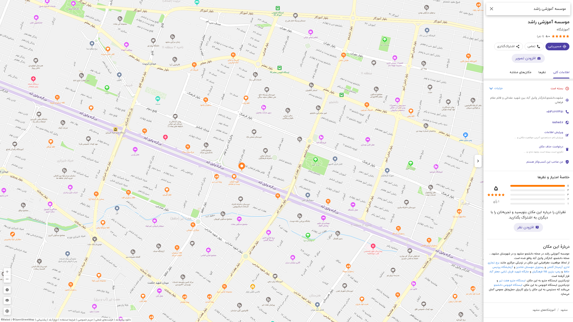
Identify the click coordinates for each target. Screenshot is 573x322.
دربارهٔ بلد (53, 320)
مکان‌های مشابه (520, 72)
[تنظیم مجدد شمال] (7, 261)
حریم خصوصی (85, 320)
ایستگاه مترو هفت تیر (512, 280)
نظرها (542, 72)
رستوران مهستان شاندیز (530, 267)
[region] (286, 161)
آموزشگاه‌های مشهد (544, 310)
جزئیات (498, 88)
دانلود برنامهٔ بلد (123, 320)
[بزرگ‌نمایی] (7, 271)
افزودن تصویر (525, 58)
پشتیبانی (41, 320)
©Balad (5, 320)
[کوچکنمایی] (7, 279)
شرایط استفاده (67, 320)
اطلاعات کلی (561, 72)
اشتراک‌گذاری (506, 46)
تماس (531, 46)
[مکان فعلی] (7, 311)
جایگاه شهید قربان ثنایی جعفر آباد (509, 271)
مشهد (564, 310)
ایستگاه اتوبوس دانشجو (508, 285)
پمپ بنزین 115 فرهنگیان (546, 271)
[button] (528, 135)
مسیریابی (554, 46)
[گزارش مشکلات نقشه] (7, 289)
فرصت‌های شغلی (104, 320)
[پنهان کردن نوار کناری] (478, 161)
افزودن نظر (525, 227)
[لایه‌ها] (7, 300)
